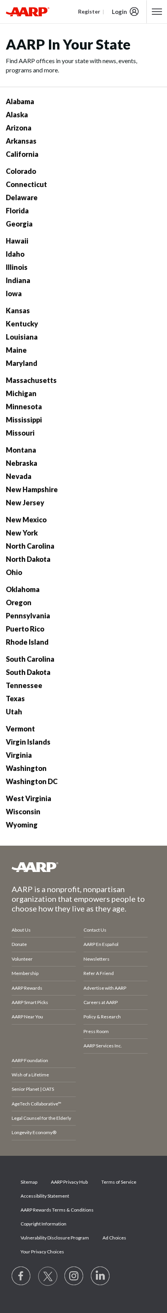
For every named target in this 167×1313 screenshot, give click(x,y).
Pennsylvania (28, 615)
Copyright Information (43, 1224)
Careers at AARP (101, 1002)
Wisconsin (23, 811)
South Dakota (28, 672)
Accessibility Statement (45, 1196)
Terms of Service (118, 1182)
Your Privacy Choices (42, 1252)
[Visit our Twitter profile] (47, 1276)
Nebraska (21, 463)
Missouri (20, 433)
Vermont (20, 728)
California (22, 154)
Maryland (21, 363)
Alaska (17, 114)
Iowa (14, 293)
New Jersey (25, 502)
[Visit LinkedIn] (100, 1276)
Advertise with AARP (105, 988)
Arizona (18, 128)
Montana (21, 450)
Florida (17, 210)
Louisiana (22, 337)
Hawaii (17, 241)
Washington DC (31, 781)
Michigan (21, 393)
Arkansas (21, 141)
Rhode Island (27, 642)
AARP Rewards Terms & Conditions (57, 1210)
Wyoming (22, 824)
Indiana (18, 280)
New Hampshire (32, 489)
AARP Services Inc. (103, 1046)
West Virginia (28, 798)
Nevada (18, 476)
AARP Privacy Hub (69, 1182)
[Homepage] (27, 11)
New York (22, 533)
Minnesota (24, 406)
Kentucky (22, 323)
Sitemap (29, 1182)
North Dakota (28, 559)
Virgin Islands (28, 742)
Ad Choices (114, 1238)
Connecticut (26, 184)
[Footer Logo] (83, 867)
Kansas (18, 310)
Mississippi (24, 419)
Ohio (14, 572)
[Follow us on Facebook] (21, 1276)
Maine (16, 350)
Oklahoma (23, 589)
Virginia (19, 755)
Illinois (17, 267)
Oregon (18, 602)
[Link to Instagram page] (74, 1276)
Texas (15, 698)
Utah (14, 711)
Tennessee (24, 685)
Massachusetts (31, 380)
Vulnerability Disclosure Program (55, 1238)
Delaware (22, 197)
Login (119, 11)
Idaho (15, 254)
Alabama (20, 101)
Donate (19, 944)
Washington (26, 768)
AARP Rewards (27, 988)
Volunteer (22, 959)
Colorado (21, 171)
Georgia (19, 224)
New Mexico (26, 519)
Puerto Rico (25, 629)
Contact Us (95, 930)
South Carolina (30, 659)
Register (89, 11)
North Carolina (30, 546)
